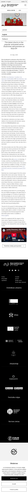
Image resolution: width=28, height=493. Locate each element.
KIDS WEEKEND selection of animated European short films (13, 168)
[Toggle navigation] (25, 5)
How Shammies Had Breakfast (11, 77)
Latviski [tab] (4, 30)
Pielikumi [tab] (5, 39)
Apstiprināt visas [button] (14, 478)
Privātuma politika (14, 489)
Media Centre (11, 10)
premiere (15, 159)
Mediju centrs (18, 280)
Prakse (3, 276)
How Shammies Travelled (12, 77)
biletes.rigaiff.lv (5, 215)
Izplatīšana (4, 280)
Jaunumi (17, 278)
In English (8, 1)
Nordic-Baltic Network (20, 282)
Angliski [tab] (4, 34)
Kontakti (17, 276)
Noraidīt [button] (14, 484)
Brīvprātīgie (4, 278)
